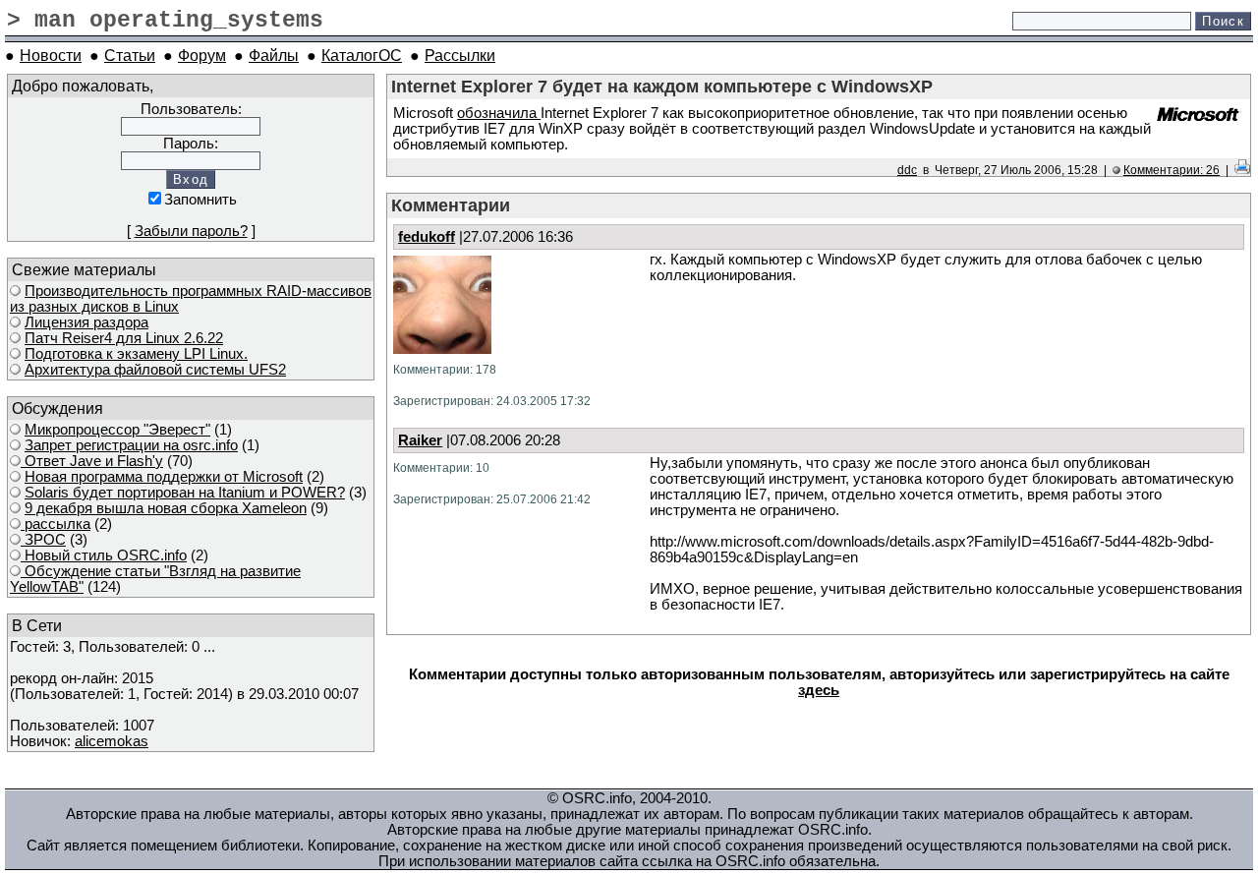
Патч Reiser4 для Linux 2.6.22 (124, 338)
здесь (818, 690)
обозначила (499, 113)
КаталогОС (361, 55)
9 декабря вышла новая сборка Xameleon (166, 508)
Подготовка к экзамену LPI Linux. (136, 354)
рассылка (55, 524)
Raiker (420, 440)
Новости (51, 55)
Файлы (274, 55)
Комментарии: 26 (1171, 169)
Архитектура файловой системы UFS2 (155, 370)
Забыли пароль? (191, 231)
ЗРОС (43, 540)
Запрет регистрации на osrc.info (131, 445)
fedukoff (426, 237)
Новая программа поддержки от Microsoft (164, 477)
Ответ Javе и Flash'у (92, 461)
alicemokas (111, 741)
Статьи (129, 55)
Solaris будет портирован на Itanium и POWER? (185, 492)
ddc (907, 169)
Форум (202, 55)
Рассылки (460, 55)
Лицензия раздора (86, 322)
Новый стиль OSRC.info (104, 555)
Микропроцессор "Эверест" (117, 430)
